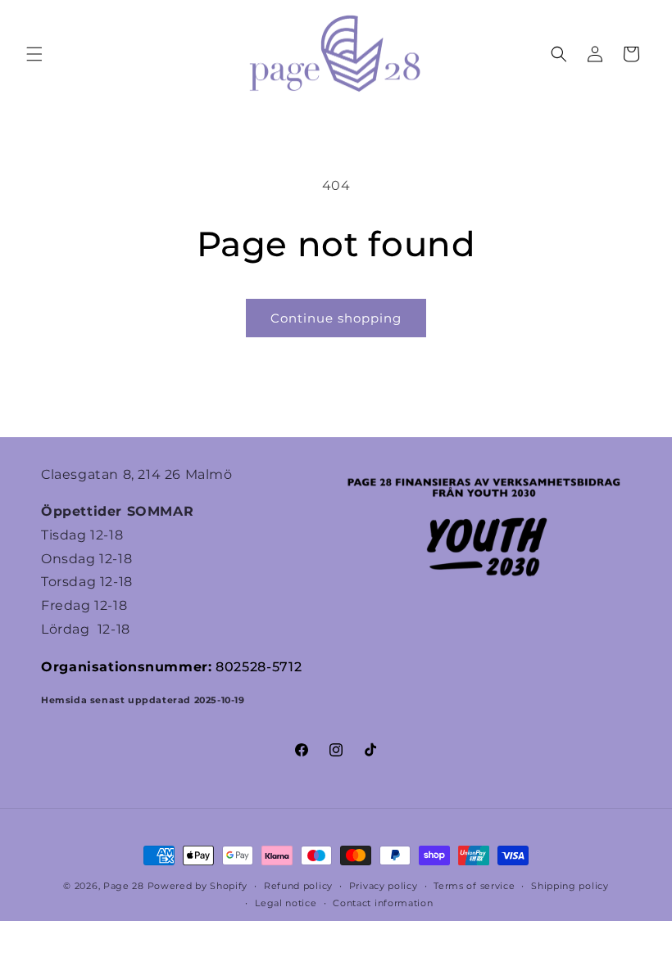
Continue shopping (336, 318)
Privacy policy (383, 886)
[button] (34, 54)
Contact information (383, 903)
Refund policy (298, 886)
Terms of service (474, 886)
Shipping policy (570, 886)
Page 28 (125, 886)
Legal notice (285, 903)
